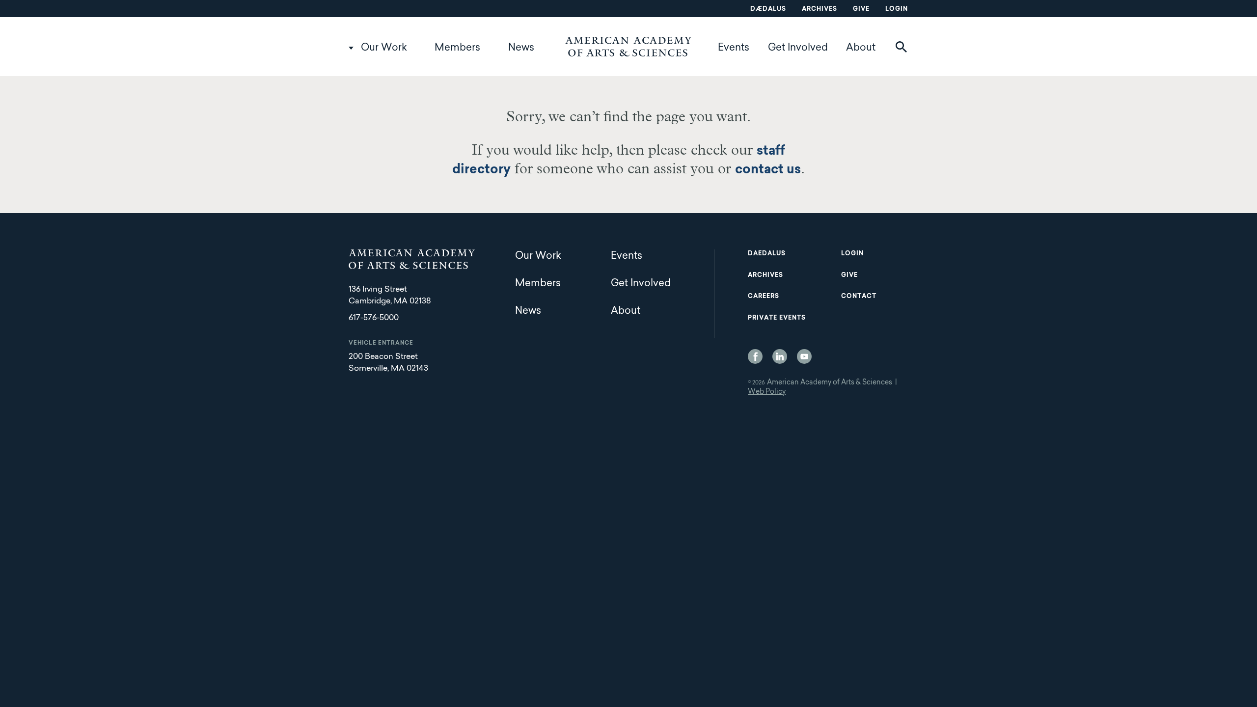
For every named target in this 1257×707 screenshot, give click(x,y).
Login (896, 9)
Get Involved (798, 48)
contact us (768, 170)
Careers (763, 296)
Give (861, 9)
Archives (819, 9)
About (860, 48)
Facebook (755, 356)
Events (733, 48)
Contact (858, 296)
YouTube (804, 356)
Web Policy (767, 392)
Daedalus (767, 254)
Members (457, 48)
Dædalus (768, 9)
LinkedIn (779, 356)
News (521, 48)
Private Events (777, 318)
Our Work (384, 48)
